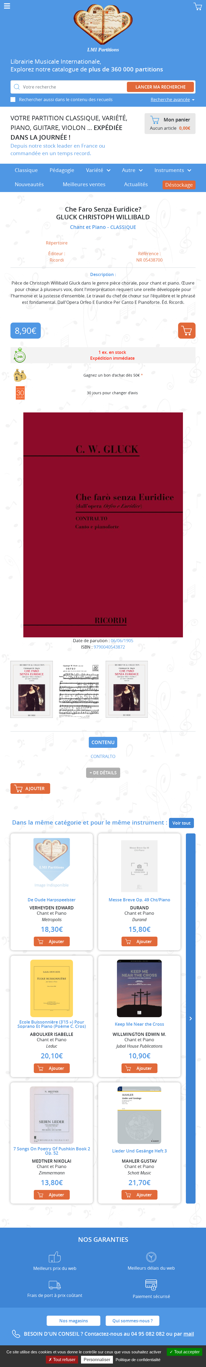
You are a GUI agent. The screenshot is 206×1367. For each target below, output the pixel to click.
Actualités (136, 184)
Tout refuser (63, 1359)
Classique (26, 170)
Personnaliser (97, 1359)
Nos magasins (73, 1321)
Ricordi (57, 260)
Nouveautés (29, 184)
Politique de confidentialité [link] (138, 1359)
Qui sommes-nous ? (132, 1321)
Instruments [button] (169, 170)
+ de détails (103, 773)
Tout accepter (186, 1352)
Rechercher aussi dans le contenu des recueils (66, 99)
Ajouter (187, 331)
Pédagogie (62, 170)
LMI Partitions (103, 49)
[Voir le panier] (197, 6)
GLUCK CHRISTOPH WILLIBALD (103, 217)
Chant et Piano (88, 227)
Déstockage (179, 184)
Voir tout (181, 823)
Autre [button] (129, 170)
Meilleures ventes (84, 184)
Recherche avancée (170, 99)
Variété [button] (95, 170)
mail (188, 1333)
